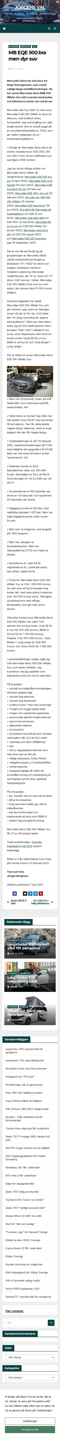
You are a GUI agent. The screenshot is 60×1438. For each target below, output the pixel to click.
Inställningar (30, 1421)
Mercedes (25, 46)
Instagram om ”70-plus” (20, 1076)
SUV (34, 46)
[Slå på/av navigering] (55, 28)
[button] (49, 28)
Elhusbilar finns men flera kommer (26, 1013)
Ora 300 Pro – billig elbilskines (40, 902)
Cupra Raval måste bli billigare (24, 1100)
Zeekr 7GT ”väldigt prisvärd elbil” (25, 1207)
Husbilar (24, 1007)
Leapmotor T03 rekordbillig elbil (22, 979)
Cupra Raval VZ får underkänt (24, 1248)
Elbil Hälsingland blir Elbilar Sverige (27, 1272)
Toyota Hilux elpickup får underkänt (27, 1128)
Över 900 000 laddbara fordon (24, 1092)
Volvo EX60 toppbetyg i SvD (22, 1288)
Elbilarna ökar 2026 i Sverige (23, 1240)
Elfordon (13, 46)
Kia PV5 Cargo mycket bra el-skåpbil (28, 1147)
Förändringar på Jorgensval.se (24, 1084)
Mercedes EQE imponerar (30, 205)
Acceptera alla (30, 1429)
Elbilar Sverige (14, 1256)
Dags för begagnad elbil (20, 1183)
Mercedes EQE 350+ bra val (31, 193)
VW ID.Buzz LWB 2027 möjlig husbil (27, 1108)
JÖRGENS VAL (30, 7)
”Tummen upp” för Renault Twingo (27, 1232)
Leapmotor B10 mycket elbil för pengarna (28, 946)
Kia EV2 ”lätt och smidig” (20, 1224)
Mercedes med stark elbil (29, 217)
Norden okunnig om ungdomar (24, 1264)
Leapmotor (25, 940)
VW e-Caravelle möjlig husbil (23, 1280)
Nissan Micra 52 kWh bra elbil (24, 1215)
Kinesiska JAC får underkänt (23, 1167)
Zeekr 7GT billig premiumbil (22, 1191)
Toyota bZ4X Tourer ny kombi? (25, 1199)
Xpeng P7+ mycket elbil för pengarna (28, 1296)
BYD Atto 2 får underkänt (21, 1175)
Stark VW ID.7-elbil (19, 902)
